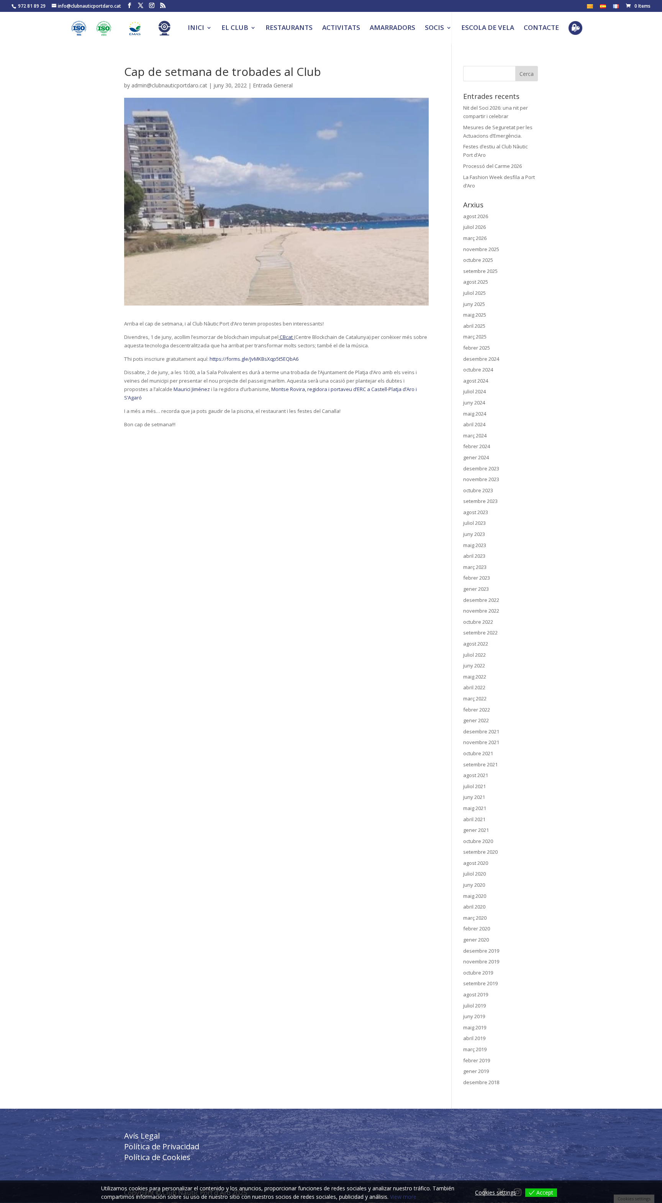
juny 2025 (474, 304)
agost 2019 (475, 994)
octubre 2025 (478, 259)
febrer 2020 (476, 928)
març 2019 (475, 1049)
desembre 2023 (481, 468)
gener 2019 (476, 1071)
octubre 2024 (478, 369)
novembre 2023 (481, 479)
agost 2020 (475, 863)
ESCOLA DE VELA (487, 28)
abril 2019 (474, 1038)
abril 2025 (474, 325)
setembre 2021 (480, 764)
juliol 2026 (474, 227)
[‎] (107, 32)
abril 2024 (474, 424)
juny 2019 (474, 1016)
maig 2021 (474, 808)
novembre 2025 (481, 249)
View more (403, 1196)
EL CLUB (234, 28)
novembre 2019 (481, 961)
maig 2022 (474, 676)
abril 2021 (474, 819)
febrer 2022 (476, 709)
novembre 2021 (481, 742)
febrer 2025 (476, 347)
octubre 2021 (478, 753)
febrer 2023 (476, 577)
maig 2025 (474, 314)
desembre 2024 (481, 358)
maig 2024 (474, 413)
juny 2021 (474, 797)
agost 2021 (475, 775)
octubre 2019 (478, 972)
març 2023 (475, 567)
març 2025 (475, 336)
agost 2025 (475, 281)
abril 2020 (474, 906)
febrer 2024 (476, 446)
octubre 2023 (478, 490)
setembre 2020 (480, 851)
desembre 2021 (481, 731)
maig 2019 (474, 1027)
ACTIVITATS (341, 28)
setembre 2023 (480, 501)
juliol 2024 (474, 391)
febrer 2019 (476, 1060)
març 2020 (475, 917)
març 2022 (475, 698)
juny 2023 (474, 534)
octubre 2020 (478, 841)
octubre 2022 (478, 621)
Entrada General (273, 85)
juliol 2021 (474, 786)
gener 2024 (476, 457)
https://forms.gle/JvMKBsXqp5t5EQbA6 (254, 358)
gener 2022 (476, 720)
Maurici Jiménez (192, 389)
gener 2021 (476, 830)
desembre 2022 (481, 600)
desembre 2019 (481, 950)
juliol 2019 (474, 1005)
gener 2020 (476, 939)
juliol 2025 (474, 292)
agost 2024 (475, 380)
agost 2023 (475, 512)
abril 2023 (474, 555)
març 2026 (475, 238)
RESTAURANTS (289, 28)
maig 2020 (474, 895)
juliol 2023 (474, 522)
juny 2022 (474, 665)
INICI (196, 28)
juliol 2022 (474, 654)
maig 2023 (474, 545)
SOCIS (434, 28)
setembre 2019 (480, 983)
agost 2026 (475, 216)
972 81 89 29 (32, 6)
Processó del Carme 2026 (492, 166)
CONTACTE (541, 28)
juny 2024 (474, 402)
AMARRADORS (392, 28)
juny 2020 (474, 884)
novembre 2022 (481, 610)
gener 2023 (476, 588)
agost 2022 (475, 643)
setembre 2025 (480, 271)
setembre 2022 (480, 632)
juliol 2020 (474, 873)
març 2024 (475, 435)
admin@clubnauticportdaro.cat (169, 85)
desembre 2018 (481, 1082)
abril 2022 (474, 687)
